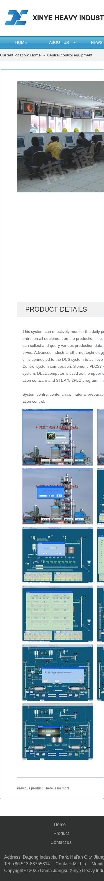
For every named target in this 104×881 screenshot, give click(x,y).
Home (21, 42)
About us (59, 42)
